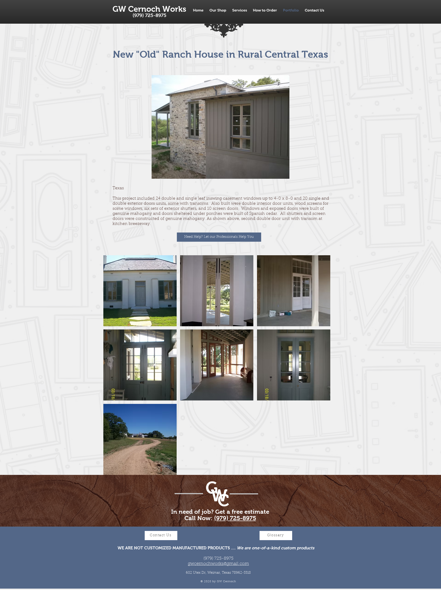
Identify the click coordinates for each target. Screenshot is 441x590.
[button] (140, 290)
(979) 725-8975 (235, 518)
